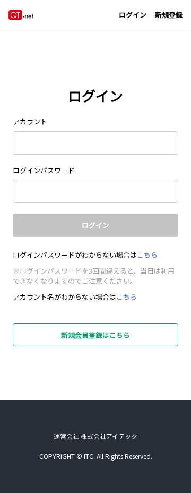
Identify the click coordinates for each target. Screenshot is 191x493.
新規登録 (169, 15)
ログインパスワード (44, 170)
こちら (147, 255)
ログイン (132, 15)
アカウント (30, 121)
